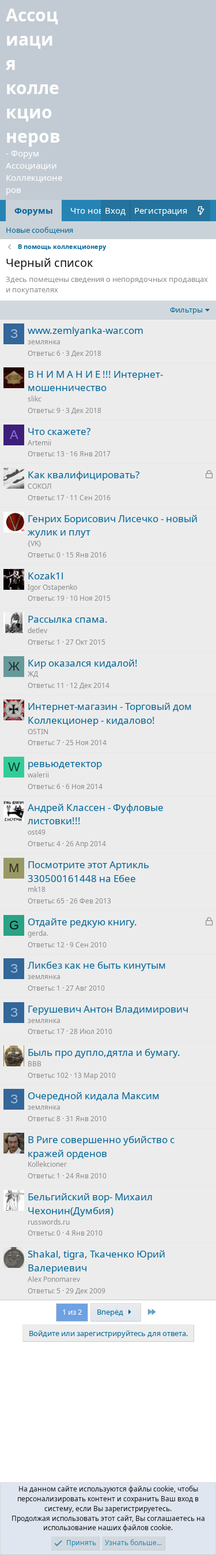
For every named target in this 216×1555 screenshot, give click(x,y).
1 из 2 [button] (72, 1312)
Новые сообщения (39, 230)
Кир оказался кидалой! (83, 662)
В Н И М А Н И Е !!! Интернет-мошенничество (95, 381)
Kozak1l (45, 575)
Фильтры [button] (186, 309)
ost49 (37, 832)
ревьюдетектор (65, 763)
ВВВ (34, 1064)
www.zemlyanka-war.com (85, 330)
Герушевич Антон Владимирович (108, 1008)
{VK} (34, 543)
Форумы (33, 210)
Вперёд (111, 1312)
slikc (34, 399)
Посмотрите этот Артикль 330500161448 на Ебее (88, 871)
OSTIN (38, 731)
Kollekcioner (47, 1164)
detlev (37, 630)
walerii (38, 775)
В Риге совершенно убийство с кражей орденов (101, 1146)
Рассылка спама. (68, 619)
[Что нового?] (200, 210)
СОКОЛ (40, 486)
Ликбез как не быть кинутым (97, 965)
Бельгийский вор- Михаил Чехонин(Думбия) (90, 1203)
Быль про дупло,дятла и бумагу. (104, 1052)
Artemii (39, 443)
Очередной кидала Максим (94, 1095)
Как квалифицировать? (83, 474)
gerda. (38, 933)
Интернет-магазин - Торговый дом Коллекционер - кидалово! (110, 713)
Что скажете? (59, 431)
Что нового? (96, 210)
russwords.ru (49, 1222)
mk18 (37, 889)
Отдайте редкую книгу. (82, 921)
